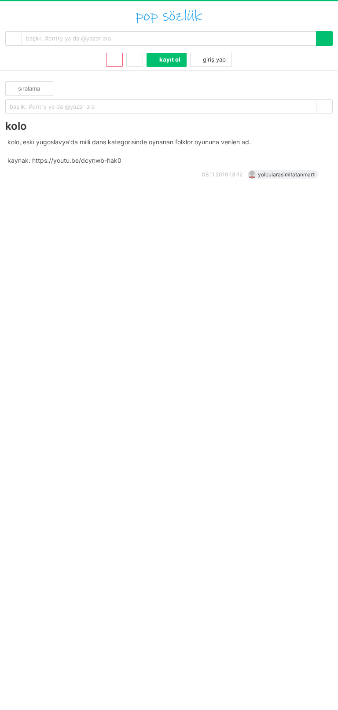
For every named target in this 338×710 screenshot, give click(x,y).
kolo (16, 126)
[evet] (324, 106)
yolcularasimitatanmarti (287, 174)
